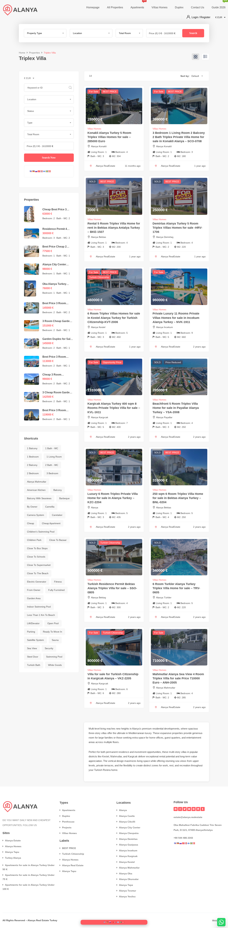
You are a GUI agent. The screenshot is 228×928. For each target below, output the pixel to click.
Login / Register (201, 17)
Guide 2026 (218, 4)
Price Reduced (173, 362)
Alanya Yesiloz (127, 896)
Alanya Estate (13, 840)
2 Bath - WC (51, 465)
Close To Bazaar (58, 540)
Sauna (55, 640)
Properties (34, 52)
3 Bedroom (52, 473)
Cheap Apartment (51, 523)
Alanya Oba (125, 873)
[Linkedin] (198, 809)
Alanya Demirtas (128, 839)
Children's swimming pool (40, 531)
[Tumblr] (203, 809)
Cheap (30, 523)
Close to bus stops (37, 548)
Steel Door (32, 656)
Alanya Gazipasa (128, 844)
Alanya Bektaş (98, 597)
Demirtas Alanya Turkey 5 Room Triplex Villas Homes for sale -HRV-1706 (177, 228)
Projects (66, 827)
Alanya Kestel (98, 327)
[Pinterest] (194, 809)
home (152, 737)
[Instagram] (180, 809)
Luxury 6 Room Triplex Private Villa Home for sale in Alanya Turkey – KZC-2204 (112, 498)
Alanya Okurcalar (129, 879)
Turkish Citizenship (99, 277)
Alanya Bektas (98, 237)
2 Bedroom (33, 473)
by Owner (32, 506)
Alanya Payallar (164, 417)
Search (193, 33)
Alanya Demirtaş (164, 237)
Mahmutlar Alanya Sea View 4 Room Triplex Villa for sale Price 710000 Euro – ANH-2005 (178, 678)
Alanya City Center (129, 827)
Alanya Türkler (163, 597)
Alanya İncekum (164, 327)
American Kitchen (36, 490)
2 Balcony (32, 465)
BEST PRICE (110, 91)
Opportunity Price (112, 362)
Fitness (58, 581)
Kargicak (133, 756)
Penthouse (68, 821)
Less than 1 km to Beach (41, 615)
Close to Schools (36, 556)
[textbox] (45, 33)
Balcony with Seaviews (39, 498)
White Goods (55, 665)
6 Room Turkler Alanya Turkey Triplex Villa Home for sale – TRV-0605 (176, 588)
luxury (148, 733)
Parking (31, 631)
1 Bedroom (33, 456)
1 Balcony (32, 448)
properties (177, 733)
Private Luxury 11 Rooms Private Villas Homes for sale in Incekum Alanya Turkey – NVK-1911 (176, 318)
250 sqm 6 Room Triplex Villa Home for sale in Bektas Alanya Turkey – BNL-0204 (178, 498)
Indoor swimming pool (39, 606)
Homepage (92, 7)
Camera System (35, 515)
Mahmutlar (116, 756)
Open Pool (53, 623)
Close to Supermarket (39, 565)
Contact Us (197, 7)
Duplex (179, 7)
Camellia (49, 506)
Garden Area (34, 598)
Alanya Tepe (126, 885)
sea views (180, 761)
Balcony (57, 490)
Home (22, 52)
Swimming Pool (54, 656)
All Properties (115, 7)
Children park (34, 540)
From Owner (33, 590)
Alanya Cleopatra (129, 833)
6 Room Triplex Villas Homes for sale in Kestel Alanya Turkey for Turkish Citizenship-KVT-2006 (113, 318)
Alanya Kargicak (128, 856)
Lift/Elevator (33, 623)
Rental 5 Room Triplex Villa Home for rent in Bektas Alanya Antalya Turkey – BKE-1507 (113, 228)
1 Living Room (54, 456)
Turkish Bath (33, 665)
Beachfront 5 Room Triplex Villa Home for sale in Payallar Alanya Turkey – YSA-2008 (176, 408)
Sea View (32, 648)
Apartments (137, 4)
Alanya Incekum (128, 850)
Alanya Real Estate (72, 865)
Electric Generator (36, 581)
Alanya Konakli (98, 146)
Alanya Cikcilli (127, 821)
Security (49, 648)
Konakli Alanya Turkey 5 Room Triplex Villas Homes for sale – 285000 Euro (109, 137)
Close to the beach (37, 573)
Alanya (94, 507)
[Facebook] (176, 809)
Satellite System (35, 640)
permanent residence (117, 751)
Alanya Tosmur (127, 890)
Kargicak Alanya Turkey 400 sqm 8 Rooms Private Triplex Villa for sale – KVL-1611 (113, 408)
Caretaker (57, 515)
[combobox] (45, 33)
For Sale (93, 91)
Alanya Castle (127, 816)
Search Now (49, 157)
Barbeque (64, 498)
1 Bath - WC (51, 448)
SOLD (92, 181)
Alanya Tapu (12, 852)
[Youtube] (189, 809)
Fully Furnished (56, 590)
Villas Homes (159, 7)
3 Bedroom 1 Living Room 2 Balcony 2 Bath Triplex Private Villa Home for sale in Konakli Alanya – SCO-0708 (179, 137)
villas (104, 733)
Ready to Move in (52, 631)
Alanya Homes (13, 846)
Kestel (105, 756)
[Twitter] (185, 809)
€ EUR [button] (219, 17)
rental (162, 756)
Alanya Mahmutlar (36, 481)
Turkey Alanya (13, 857)
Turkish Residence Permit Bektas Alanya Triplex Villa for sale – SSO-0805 (112, 588)
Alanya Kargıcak (99, 417)
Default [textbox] (195, 76)
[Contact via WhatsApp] (221, 922)
